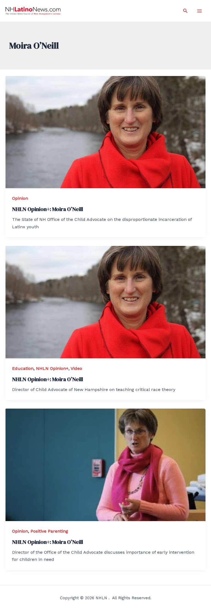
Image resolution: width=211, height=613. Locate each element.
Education (23, 368)
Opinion (20, 198)
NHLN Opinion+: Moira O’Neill (47, 209)
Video (76, 368)
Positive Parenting (49, 531)
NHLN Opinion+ (52, 368)
